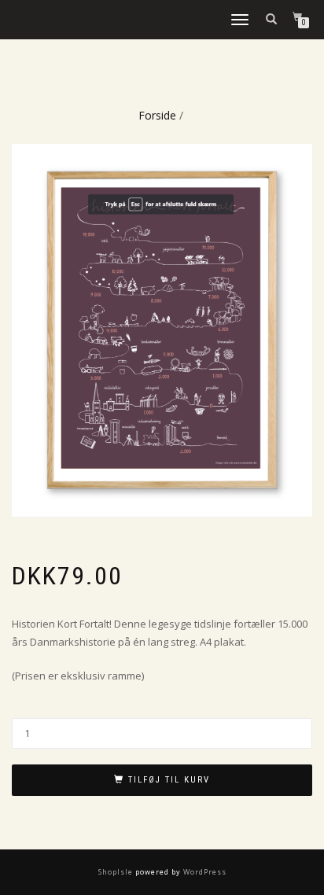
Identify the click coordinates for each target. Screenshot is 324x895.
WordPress (203, 872)
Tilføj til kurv (169, 780)
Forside (157, 115)
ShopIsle (116, 872)
